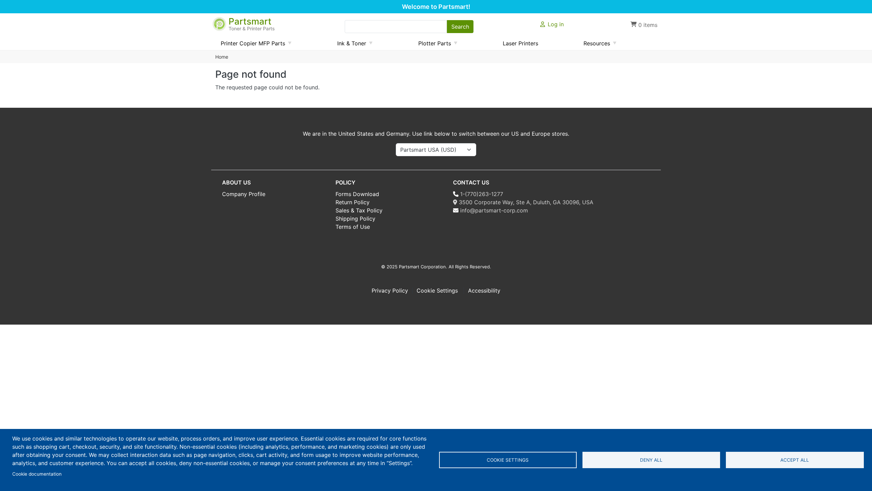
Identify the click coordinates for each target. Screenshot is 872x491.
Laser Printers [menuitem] (520, 43)
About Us (236, 182)
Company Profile (243, 194)
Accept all (794, 460)
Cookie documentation (37, 474)
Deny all (651, 460)
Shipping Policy (355, 218)
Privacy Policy (390, 290)
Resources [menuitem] (594, 45)
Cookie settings (508, 460)
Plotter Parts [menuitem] (432, 45)
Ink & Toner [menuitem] (349, 45)
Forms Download (357, 194)
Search (460, 26)
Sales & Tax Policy (359, 210)
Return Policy (353, 202)
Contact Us (471, 182)
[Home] (220, 20)
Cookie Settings (438, 290)
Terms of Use (353, 226)
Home (221, 57)
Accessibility (484, 290)
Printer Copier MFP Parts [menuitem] (250, 45)
